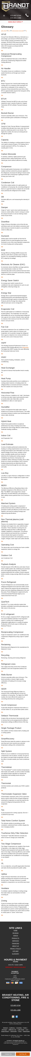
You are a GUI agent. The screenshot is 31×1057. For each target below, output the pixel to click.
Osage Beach (5, 1031)
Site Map (16, 951)
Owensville (13, 1031)
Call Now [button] (22, 1054)
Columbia (19, 1028)
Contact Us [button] (8, 1054)
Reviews (16, 933)
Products (15, 938)
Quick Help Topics (15, 22)
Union (20, 1031)
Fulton (25, 1028)
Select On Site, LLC (19, 1040)
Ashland (5, 1028)
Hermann (4, 1029)
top (2, 50)
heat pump (25, 347)
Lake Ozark (21, 1029)
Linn (27, 1029)
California (12, 1028)
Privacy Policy (15, 948)
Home (15, 930)
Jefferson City (12, 1029)
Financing (15, 943)
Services (15, 941)
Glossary (15, 953)
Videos (15, 935)
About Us (15, 946)
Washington (26, 1031)
